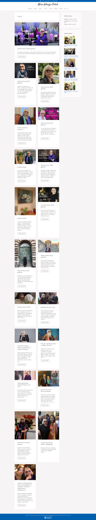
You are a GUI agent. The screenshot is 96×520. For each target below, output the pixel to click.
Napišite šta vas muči (48, 307)
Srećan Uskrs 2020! (23, 307)
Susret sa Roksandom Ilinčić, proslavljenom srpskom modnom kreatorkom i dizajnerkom (24, 486)
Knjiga (50, 8)
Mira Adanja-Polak (48, 4)
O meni (40, 8)
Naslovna (30, 8)
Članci (45, 8)
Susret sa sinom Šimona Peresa (46, 390)
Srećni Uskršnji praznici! (22, 128)
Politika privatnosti (67, 515)
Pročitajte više (22, 56)
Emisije (35, 8)
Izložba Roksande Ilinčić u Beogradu (47, 443)
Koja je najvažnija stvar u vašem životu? (48, 344)
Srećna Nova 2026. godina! (26, 49)
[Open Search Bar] (67, 8)
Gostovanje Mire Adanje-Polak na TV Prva (23, 384)
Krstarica (51, 516)
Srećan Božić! (21, 167)
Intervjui (56, 8)
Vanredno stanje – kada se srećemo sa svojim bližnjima (24, 347)
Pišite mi (61, 8)
